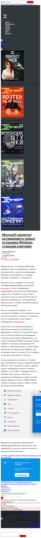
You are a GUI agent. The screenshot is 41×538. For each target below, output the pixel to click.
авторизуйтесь (6, 489)
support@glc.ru (28, 511)
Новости (27, 455)
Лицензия (20, 455)
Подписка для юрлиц (33, 523)
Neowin (12, 282)
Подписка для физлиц (33, 522)
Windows (14, 455)
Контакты (37, 527)
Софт (9, 457)
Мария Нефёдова (8, 251)
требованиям (18, 322)
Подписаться (22, 475)
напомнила (5, 288)
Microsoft (7, 455)
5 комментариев (8, 255)
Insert (22, 536)
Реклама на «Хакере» (33, 525)
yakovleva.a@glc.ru (27, 513)
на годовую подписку (25, 4)
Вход (38, 3)
